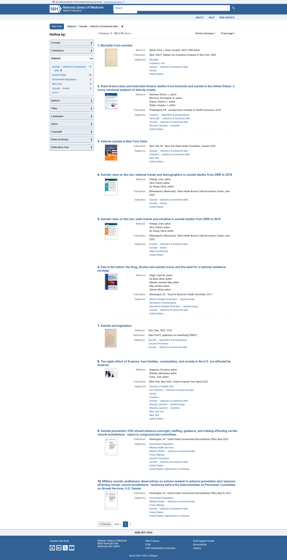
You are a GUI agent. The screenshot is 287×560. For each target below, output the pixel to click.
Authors (55, 100)
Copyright (56, 131)
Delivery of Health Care (161, 386)
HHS (144, 555)
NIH (138, 555)
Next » (128, 33)
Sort (204, 33)
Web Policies (152, 541)
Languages (57, 116)
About (200, 17)
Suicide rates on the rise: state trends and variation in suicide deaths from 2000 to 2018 (160, 219)
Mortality (154, 59)
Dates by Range (59, 139)
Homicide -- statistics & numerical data (169, 118)
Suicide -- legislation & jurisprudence (168, 340)
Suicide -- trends (158, 203)
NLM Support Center (204, 541)
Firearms (154, 397)
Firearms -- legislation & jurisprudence (169, 114)
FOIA (148, 544)
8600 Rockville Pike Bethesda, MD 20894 (108, 545)
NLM (131, 555)
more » (55, 92)
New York (154, 158)
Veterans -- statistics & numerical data (169, 154)
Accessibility (200, 544)
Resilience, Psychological (162, 302)
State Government (158, 251)
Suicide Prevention (158, 343)
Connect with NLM (59, 541)
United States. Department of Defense (169, 469)
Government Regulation (161, 444)
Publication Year (60, 147)
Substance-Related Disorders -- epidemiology (173, 306)
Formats (55, 42)
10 (226, 33)
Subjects (56, 58)
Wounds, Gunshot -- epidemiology (167, 404)
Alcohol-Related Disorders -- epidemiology (171, 299)
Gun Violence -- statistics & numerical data (171, 390)
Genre (54, 124)
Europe (153, 70)
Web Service (226, 17)
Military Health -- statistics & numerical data (172, 451)
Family (152, 393)
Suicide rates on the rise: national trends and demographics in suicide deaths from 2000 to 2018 (166, 174)
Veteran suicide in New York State (124, 141)
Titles (54, 108)
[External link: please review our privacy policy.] (52, 547)
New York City (156, 411)
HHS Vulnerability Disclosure (160, 548)
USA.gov (153, 555)
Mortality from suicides (117, 45)
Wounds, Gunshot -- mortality (164, 125)
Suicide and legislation (116, 326)
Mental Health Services (161, 447)
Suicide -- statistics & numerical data (168, 66)
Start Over (57, 26)
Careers (197, 548)
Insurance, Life (157, 63)
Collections (57, 50)
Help (212, 17)
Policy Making (156, 454)
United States (156, 74)
